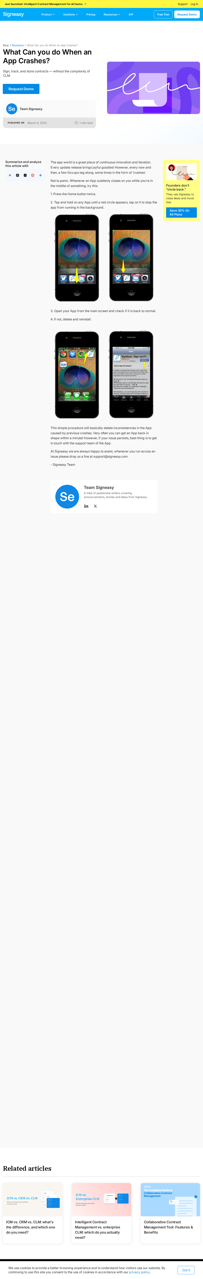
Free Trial (163, 14)
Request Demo (187, 14)
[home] (13, 14)
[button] (48, 14)
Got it (186, 1270)
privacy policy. (139, 1272)
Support (183, 4)
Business (18, 45)
